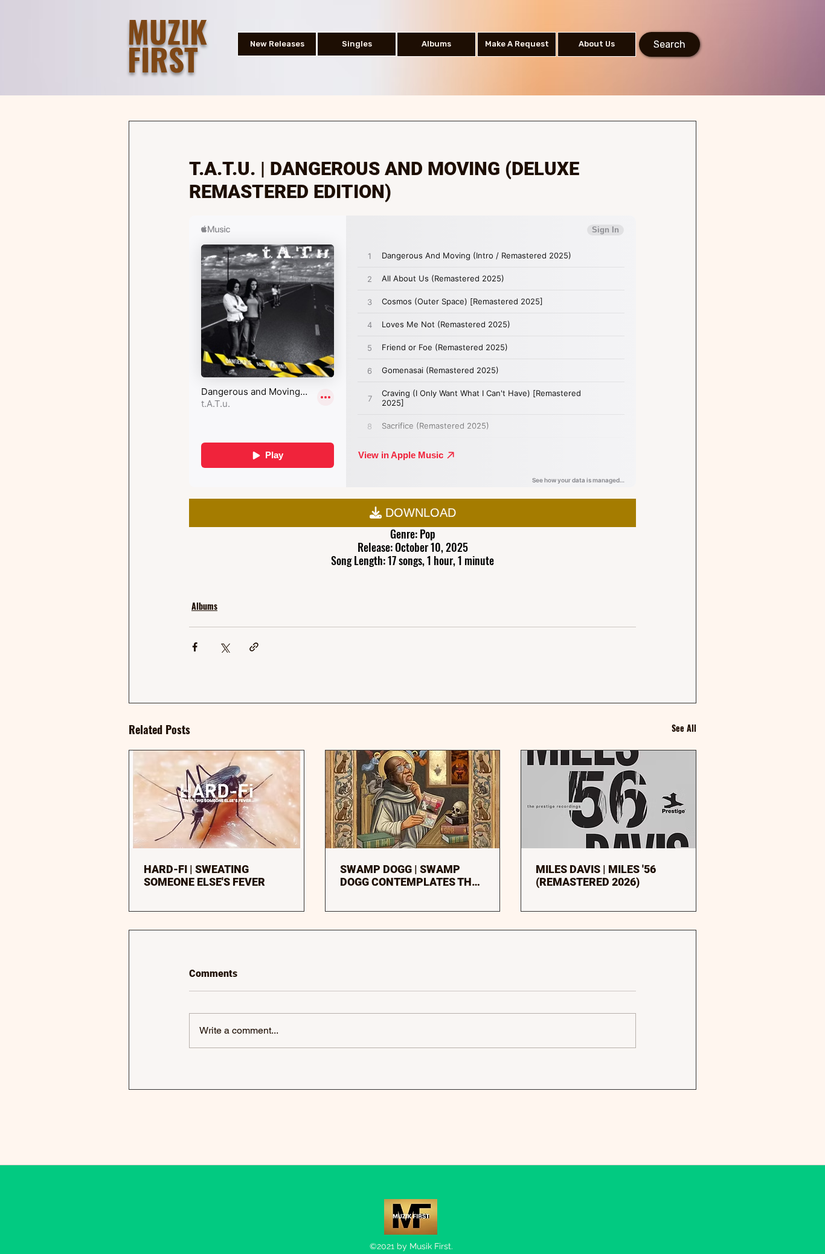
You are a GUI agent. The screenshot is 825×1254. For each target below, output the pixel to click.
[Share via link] (254, 647)
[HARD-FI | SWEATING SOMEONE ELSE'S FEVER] (216, 799)
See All (684, 727)
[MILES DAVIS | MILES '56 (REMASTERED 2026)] (608, 799)
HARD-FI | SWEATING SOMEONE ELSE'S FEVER (204, 875)
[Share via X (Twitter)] (224, 647)
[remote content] (412, 353)
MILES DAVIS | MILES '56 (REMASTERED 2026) (596, 875)
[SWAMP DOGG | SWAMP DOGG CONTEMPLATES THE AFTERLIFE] (413, 799)
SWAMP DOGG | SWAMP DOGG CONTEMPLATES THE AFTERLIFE (409, 875)
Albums (204, 606)
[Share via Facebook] (195, 647)
